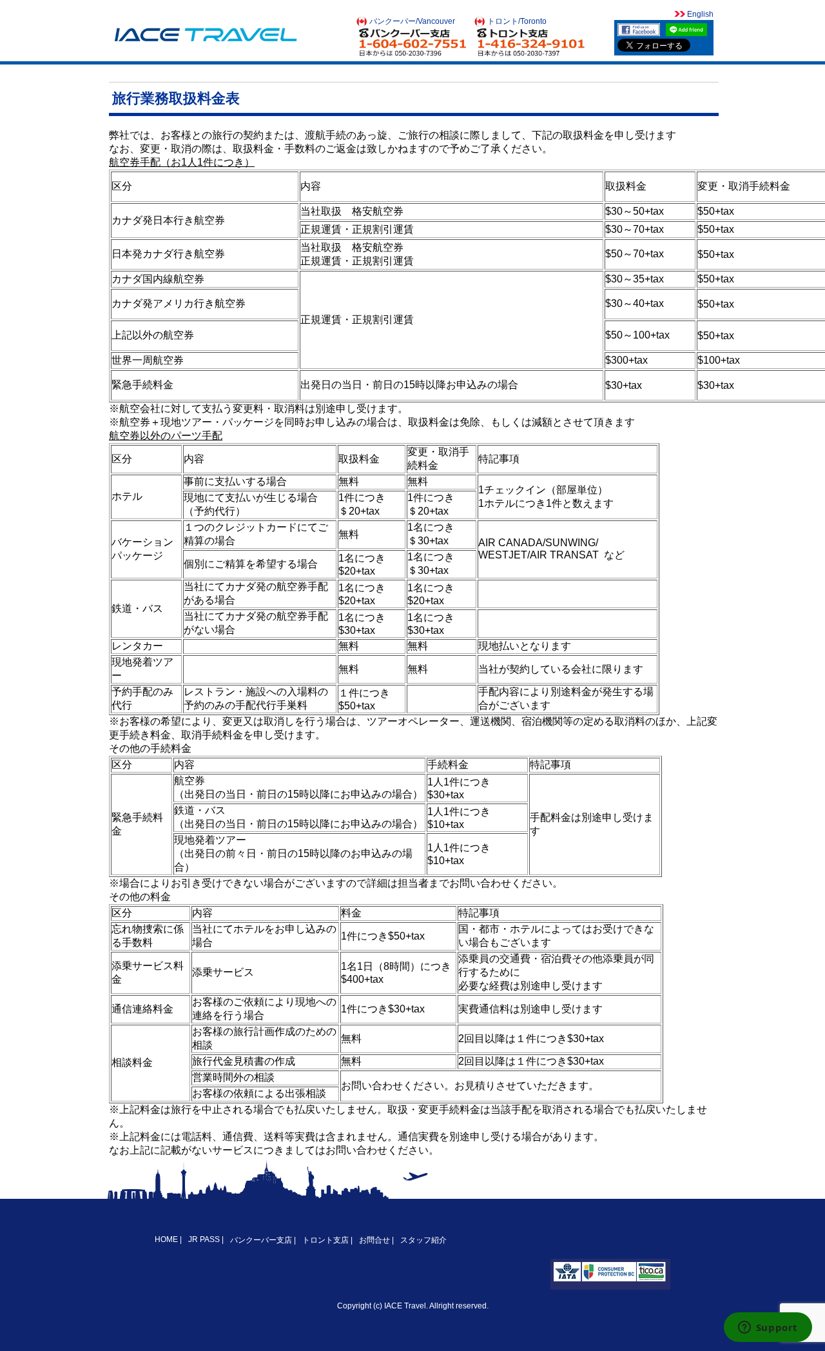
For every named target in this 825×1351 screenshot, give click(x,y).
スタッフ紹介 (423, 1240)
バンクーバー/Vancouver (412, 21)
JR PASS (204, 1239)
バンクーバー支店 (261, 1240)
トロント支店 (325, 1240)
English (699, 14)
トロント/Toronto (517, 21)
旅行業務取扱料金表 (176, 98)
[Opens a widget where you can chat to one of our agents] (767, 1328)
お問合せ (374, 1240)
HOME (167, 1239)
